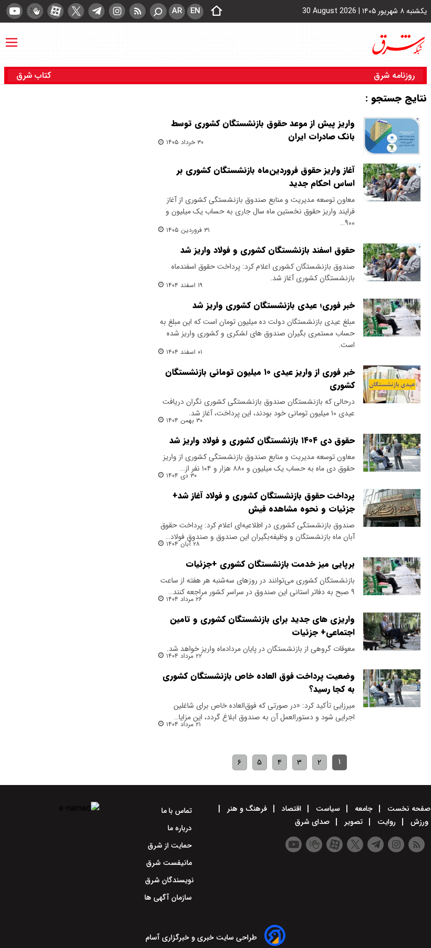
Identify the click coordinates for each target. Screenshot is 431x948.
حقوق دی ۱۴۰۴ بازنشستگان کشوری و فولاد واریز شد (262, 440)
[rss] (137, 11)
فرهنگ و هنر (247, 808)
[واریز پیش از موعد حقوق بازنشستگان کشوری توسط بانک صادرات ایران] (391, 136)
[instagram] (117, 11)
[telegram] (96, 11)
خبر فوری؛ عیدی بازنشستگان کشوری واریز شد (273, 305)
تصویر (353, 822)
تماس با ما (177, 811)
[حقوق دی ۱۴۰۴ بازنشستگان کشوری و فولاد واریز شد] (391, 453)
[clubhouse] (35, 11)
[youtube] (14, 11)
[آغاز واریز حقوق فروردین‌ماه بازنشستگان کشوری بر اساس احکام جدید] (391, 183)
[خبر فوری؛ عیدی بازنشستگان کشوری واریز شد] (391, 318)
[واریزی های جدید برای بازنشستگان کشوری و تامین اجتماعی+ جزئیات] (391, 632)
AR (177, 11)
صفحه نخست (407, 808)
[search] (158, 11)
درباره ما (181, 828)
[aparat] (55, 11)
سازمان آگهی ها (169, 897)
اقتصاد (291, 808)
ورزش (419, 822)
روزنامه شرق (394, 75)
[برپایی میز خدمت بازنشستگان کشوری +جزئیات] (391, 576)
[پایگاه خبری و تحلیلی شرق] (398, 44)
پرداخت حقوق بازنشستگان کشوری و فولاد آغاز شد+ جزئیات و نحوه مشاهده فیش (263, 502)
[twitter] (76, 11)
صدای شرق (313, 822)
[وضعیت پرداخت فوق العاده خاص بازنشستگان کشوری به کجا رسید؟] (391, 688)
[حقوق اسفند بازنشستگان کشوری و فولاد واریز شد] (391, 262)
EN (195, 11)
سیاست (328, 808)
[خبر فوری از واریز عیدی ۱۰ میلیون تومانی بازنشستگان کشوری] (391, 384)
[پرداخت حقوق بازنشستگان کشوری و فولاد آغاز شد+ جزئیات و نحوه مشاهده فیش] (391, 508)
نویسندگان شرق (169, 880)
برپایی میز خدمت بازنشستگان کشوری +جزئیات (270, 563)
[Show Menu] (11, 37)
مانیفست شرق (170, 863)
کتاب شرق (35, 75)
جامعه (364, 808)
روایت (386, 822)
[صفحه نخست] (213, 11)
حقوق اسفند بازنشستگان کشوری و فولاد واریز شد (267, 250)
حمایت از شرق (171, 845)
